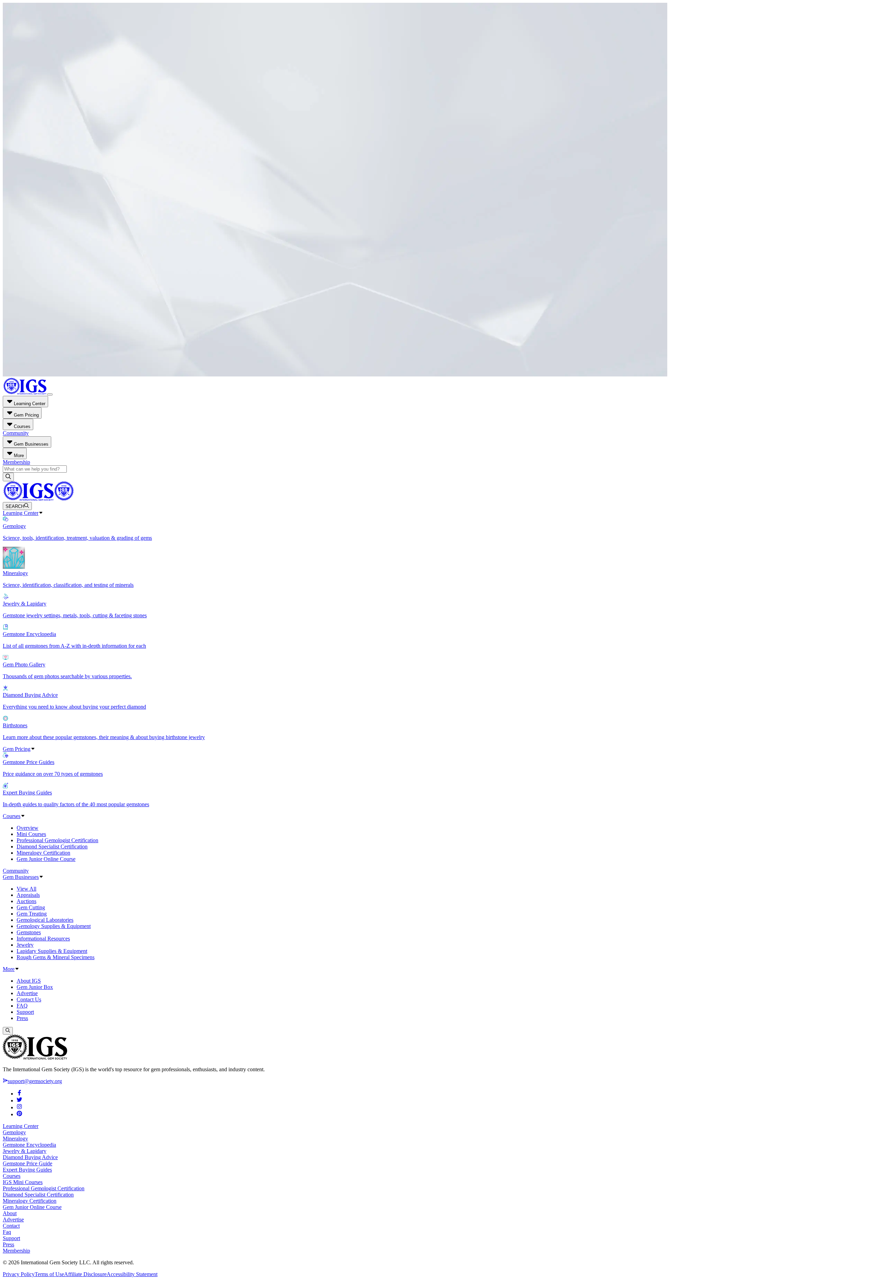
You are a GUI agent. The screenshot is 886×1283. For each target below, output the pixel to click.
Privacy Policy (19, 1274)
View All (26, 889)
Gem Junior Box (35, 987)
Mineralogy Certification (43, 853)
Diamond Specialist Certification (52, 846)
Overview (27, 828)
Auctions (26, 901)
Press (22, 1018)
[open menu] (50, 394)
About (10, 1213)
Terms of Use (49, 1274)
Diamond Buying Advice (30, 1157)
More (9, 969)
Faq (7, 1232)
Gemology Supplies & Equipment (54, 926)
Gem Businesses (21, 877)
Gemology (14, 1132)
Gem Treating (32, 914)
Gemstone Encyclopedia (29, 1145)
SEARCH (15, 506)
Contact (11, 1226)
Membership (16, 462)
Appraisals (28, 895)
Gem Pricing (16, 749)
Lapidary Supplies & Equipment (52, 951)
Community (16, 433)
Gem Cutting (31, 907)
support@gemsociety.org (35, 1081)
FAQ (22, 1006)
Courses (11, 816)
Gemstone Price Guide (27, 1163)
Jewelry (25, 945)
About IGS (29, 981)
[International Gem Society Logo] (38, 499)
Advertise (27, 993)
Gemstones (29, 932)
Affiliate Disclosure (85, 1274)
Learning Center (20, 513)
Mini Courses (31, 834)
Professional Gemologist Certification (57, 840)
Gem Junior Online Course (46, 859)
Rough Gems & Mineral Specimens (55, 957)
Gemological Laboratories (45, 920)
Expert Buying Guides (27, 1170)
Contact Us (29, 999)
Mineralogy (15, 1138)
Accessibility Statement (132, 1274)
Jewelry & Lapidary (24, 1151)
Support (25, 1012)
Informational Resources (43, 938)
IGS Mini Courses (23, 1182)
